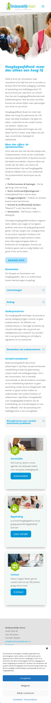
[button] (47, 648)
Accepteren (25, 678)
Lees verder (21, 534)
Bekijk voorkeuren (25, 693)
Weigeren (25, 685)
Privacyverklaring (30, 699)
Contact (15, 574)
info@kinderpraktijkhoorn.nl (18, 641)
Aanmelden (16, 260)
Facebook (9, 645)
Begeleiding (17, 516)
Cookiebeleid (18, 699)
